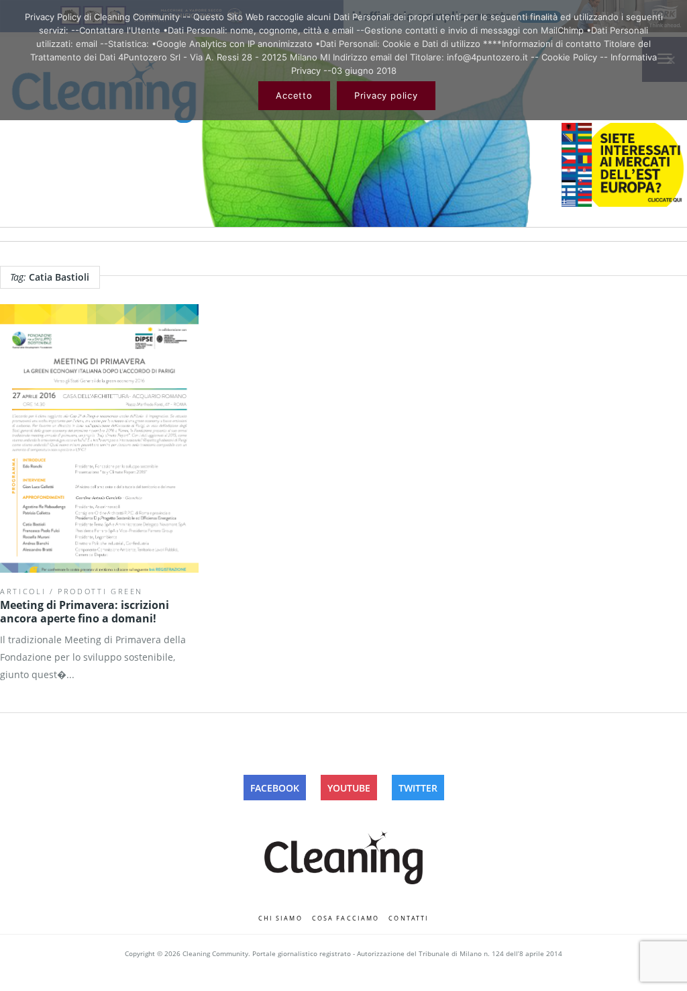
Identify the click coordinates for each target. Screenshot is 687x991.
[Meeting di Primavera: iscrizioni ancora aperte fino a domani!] (99, 438)
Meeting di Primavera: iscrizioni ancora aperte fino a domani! (84, 612)
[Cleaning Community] (343, 854)
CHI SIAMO (280, 918)
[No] (670, 59)
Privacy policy (386, 95)
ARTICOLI (23, 591)
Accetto (294, 95)
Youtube (348, 788)
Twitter (418, 788)
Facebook (274, 788)
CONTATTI (408, 918)
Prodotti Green (100, 591)
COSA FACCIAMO (346, 918)
